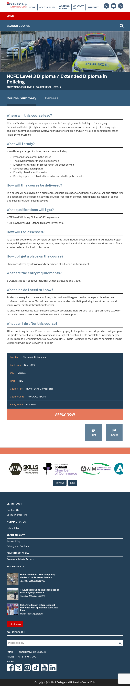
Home (32, 7)
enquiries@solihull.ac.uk (26, 651)
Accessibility (47, 7)
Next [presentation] (72, 482)
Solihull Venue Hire (17, 514)
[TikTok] (35, 670)
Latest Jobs (13, 528)
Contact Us (78, 7)
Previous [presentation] (59, 482)
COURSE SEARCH (16, 632)
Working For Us (64, 7)
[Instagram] (27, 670)
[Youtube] (44, 670)
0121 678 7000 (21, 656)
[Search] (111, 643)
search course (18, 26)
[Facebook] (10, 670)
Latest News (15, 624)
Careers (51, 98)
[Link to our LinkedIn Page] (53, 670)
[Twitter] (18, 670)
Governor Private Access (20, 559)
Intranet (93, 7)
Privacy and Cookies (18, 546)
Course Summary (21, 98)
